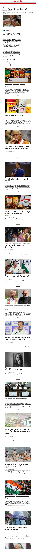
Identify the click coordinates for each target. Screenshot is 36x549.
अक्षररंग (34, 3)
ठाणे (9, 3)
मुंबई (4, 3)
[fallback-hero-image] (18, 75)
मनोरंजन (20, 3)
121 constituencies (13, 61)
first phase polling (12, 59)
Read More (18, 95)
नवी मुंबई (7, 3)
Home (2, 3)
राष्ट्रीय (15, 3)
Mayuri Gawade (8, 247)
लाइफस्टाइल (27, 3)
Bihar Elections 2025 (6, 59)
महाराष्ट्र (12, 3)
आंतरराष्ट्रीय (31, 3)
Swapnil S (4, 27)
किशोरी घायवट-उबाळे (8, 215)
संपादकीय (23, 3)
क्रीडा (17, 3)
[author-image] (5, 215)
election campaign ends (6, 61)
